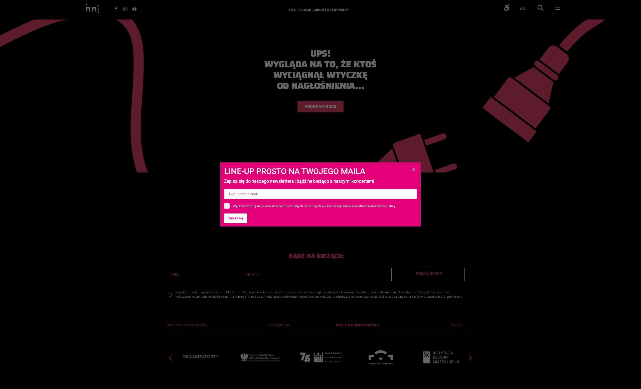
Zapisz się (235, 218)
